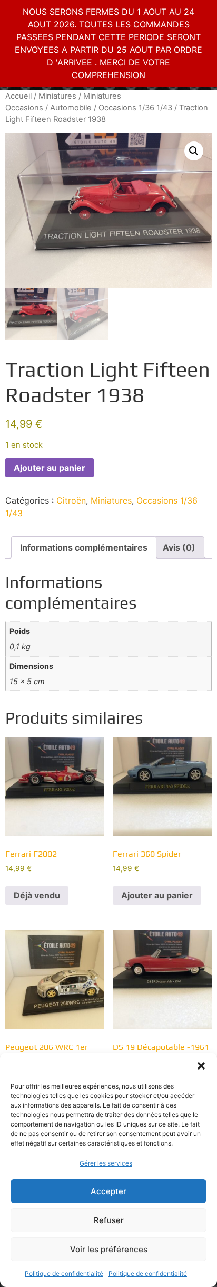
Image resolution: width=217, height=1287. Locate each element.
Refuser (109, 1220)
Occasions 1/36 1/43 (135, 107)
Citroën (71, 500)
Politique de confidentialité (64, 1273)
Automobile (71, 107)
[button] (201, 1066)
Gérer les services (106, 1163)
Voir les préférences (108, 1249)
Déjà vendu (37, 895)
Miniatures (57, 96)
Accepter (108, 1191)
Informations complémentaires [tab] (83, 547)
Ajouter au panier (49, 467)
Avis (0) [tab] (179, 547)
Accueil (18, 96)
